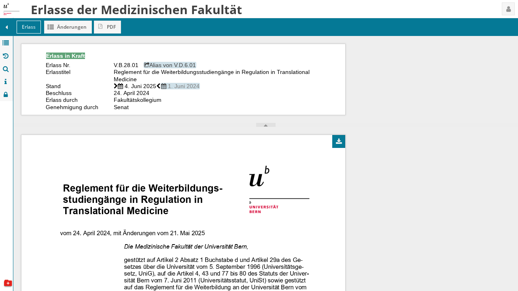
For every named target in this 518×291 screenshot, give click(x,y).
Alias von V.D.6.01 (172, 65)
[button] (508, 8)
